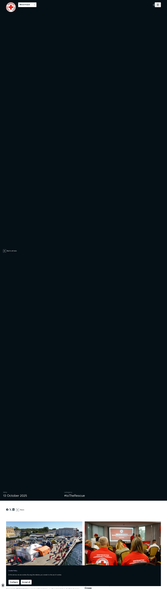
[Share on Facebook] (7, 509)
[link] (11, 7)
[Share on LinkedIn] (13, 509)
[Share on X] (10, 509)
